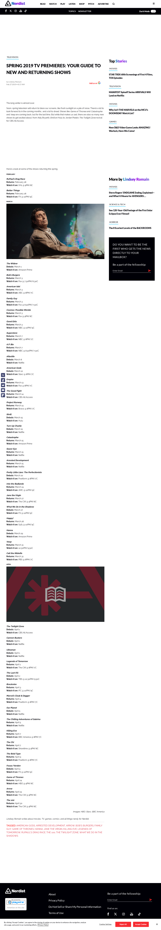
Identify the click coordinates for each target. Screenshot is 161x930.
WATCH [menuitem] (52, 4)
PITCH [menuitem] (91, 4)
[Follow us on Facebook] (108, 915)
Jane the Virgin (53, 829)
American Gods (25, 825)
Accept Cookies (141, 924)
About (52, 894)
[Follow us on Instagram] (123, 915)
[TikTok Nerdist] (25, 11)
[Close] (157, 924)
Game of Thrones (23, 829)
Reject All (123, 924)
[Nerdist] (15, 4)
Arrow (70, 825)
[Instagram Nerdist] (15, 11)
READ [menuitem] (43, 4)
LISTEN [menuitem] (72, 4)
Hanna (39, 829)
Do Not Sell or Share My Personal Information (75, 906)
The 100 (50, 832)
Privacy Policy (57, 900)
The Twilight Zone (67, 832)
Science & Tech (117, 204)
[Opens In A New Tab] (15, 902)
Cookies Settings (105, 924)
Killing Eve (70, 829)
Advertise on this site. (16, 908)
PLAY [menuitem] (62, 4)
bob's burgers (85, 825)
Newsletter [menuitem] (84, 11)
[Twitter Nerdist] (10, 11)
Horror (113, 222)
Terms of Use (56, 913)
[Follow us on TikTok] (139, 915)
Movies (113, 68)
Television (12, 57)
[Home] (15, 893)
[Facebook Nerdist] (6, 11)
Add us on (92, 83)
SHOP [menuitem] (82, 4)
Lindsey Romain (15, 82)
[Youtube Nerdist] (20, 11)
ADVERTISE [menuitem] (103, 4)
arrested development (50, 825)
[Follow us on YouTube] (131, 915)
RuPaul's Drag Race (33, 832)
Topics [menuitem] (72, 11)
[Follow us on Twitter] (115, 915)
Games (112, 121)
